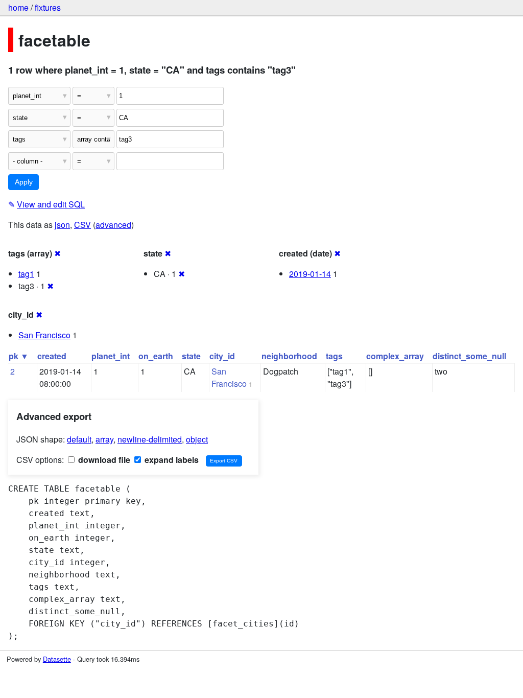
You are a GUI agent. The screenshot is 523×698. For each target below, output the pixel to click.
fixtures (48, 7)
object (197, 439)
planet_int (110, 356)
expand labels (170, 460)
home (18, 7)
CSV (82, 224)
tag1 (26, 274)
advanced (113, 224)
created (51, 356)
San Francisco (44, 335)
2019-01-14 (310, 274)
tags (334, 356)
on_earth (155, 356)
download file (103, 460)
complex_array (395, 356)
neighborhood (289, 356)
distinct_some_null (469, 356)
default (79, 439)
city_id (222, 356)
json (62, 224)
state (191, 356)
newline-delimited (149, 439)
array (104, 439)
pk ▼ (19, 356)
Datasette (57, 659)
